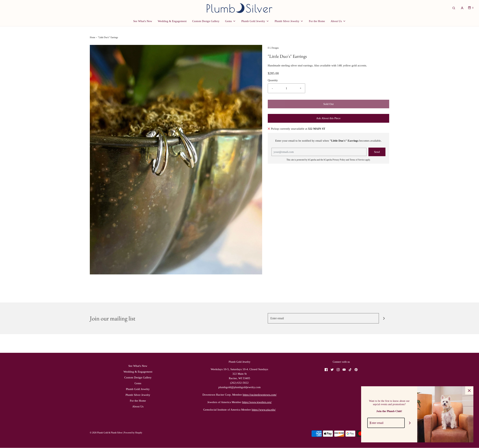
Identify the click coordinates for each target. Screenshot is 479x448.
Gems (138, 383)
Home (92, 37)
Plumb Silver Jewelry (138, 394)
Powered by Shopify (133, 432)
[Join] (384, 318)
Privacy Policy (338, 159)
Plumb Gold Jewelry (138, 389)
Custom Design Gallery (205, 21)
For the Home (317, 21)
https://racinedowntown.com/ (260, 394)
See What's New (142, 21)
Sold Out (328, 104)
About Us (138, 406)
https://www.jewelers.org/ (257, 402)
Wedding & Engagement (172, 21)
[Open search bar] (453, 8)
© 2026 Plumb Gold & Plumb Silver (106, 432)
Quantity (273, 80)
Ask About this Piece (328, 118)
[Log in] (462, 8)
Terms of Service (357, 159)
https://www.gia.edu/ (264, 409)
